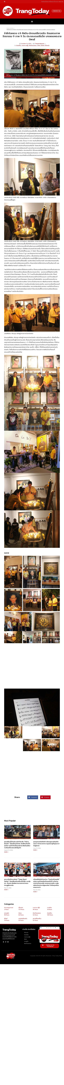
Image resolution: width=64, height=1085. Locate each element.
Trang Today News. (57, 956)
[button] (56, 11)
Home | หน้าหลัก (10, 28)
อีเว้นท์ (42, 45)
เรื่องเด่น (47, 45)
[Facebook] (5, 2)
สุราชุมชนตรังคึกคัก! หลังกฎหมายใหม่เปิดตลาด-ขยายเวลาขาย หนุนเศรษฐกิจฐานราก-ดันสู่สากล (46, 844)
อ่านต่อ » (6, 852)
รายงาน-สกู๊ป (25, 45)
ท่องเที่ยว (18, 45)
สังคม (38, 45)
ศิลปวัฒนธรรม (33, 45)
